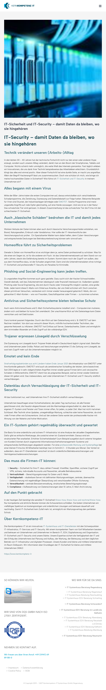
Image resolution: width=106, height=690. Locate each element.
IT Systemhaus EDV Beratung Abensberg (83, 617)
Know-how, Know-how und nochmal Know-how (78, 500)
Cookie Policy (14, 671)
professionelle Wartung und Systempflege (79, 445)
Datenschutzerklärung (33, 667)
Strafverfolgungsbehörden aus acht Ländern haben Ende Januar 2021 (36, 363)
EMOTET (63, 202)
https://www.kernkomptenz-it (17, 554)
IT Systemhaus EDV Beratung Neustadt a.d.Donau (84, 622)
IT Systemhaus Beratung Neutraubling (84, 595)
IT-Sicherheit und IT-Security (70, 178)
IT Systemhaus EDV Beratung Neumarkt (83, 636)
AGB (27, 671)
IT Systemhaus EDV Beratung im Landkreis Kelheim (81, 611)
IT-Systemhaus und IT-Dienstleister (59, 526)
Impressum (13, 667)
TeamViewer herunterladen (18, 597)
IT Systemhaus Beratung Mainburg (86, 630)
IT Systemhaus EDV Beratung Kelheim (84, 627)
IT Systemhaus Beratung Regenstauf (85, 592)
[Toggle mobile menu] (100, 6)
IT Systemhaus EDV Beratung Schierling (83, 598)
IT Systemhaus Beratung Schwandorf (84, 604)
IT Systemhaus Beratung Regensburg (84, 587)
